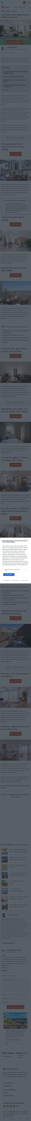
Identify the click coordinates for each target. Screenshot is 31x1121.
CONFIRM (9, 574)
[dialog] (15, 560)
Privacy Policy (24, 580)
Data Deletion (6, 580)
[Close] (27, 540)
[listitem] (15, 570)
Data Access (15, 580)
